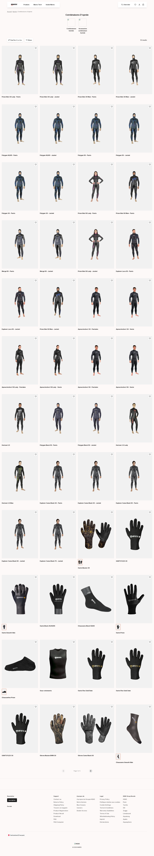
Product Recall (59, 813)
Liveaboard (127, 813)
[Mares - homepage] (14, 5)
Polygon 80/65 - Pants (9, 155)
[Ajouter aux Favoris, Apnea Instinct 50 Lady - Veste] (73, 338)
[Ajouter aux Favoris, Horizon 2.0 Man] (35, 454)
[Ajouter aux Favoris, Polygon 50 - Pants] (111, 106)
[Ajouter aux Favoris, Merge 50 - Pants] (35, 222)
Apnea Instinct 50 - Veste (125, 387)
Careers (79, 808)
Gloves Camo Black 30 (86, 755)
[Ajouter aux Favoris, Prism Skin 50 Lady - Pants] (111, 164)
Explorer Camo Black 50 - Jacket (13, 561)
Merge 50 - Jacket (46, 271)
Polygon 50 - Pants (84, 155)
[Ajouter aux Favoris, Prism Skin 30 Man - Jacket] (150, 48)
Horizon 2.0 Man (7, 503)
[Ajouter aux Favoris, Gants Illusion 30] (111, 512)
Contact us (57, 799)
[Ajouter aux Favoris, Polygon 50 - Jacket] (150, 106)
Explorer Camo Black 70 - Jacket (51, 561)
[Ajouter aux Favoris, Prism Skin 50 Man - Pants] (150, 164)
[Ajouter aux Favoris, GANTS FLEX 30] (35, 706)
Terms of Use (104, 813)
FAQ (55, 819)
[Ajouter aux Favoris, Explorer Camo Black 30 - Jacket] (111, 454)
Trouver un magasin (60, 808)
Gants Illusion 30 (84, 568)
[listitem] (80, 562)
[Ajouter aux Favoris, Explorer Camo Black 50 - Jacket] (35, 512)
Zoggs (125, 811)
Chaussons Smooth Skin (124, 762)
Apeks (125, 819)
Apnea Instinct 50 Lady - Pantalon (14, 387)
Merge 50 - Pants (8, 271)
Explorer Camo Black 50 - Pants (127, 503)
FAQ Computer (59, 822)
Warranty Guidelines (107, 811)
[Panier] (143, 5)
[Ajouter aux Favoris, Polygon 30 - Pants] (35, 164)
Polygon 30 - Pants (8, 213)
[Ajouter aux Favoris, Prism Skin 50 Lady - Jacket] (111, 222)
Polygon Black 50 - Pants (48, 445)
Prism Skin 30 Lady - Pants (11, 97)
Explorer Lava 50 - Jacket (11, 329)
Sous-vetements (46, 691)
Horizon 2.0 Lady (122, 445)
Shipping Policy (59, 805)
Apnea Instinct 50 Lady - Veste (51, 387)
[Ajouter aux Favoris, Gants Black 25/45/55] (73, 577)
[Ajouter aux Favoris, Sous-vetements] (73, 642)
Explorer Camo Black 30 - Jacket (89, 503)
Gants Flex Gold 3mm (123, 691)
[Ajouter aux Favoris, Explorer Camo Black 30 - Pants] (73, 454)
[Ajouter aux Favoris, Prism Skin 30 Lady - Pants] (35, 48)
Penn (124, 802)
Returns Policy (59, 802)
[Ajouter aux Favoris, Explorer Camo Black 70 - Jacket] (73, 512)
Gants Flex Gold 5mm (85, 691)
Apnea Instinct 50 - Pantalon (88, 387)
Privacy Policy (104, 799)
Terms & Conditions (106, 808)
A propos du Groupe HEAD (86, 799)
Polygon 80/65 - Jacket (48, 155)
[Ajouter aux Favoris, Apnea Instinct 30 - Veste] (150, 280)
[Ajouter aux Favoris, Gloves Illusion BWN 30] (73, 706)
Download (57, 816)
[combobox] (15, 40)
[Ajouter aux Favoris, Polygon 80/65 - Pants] (35, 106)
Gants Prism (120, 633)
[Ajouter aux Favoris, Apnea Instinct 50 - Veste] (150, 338)
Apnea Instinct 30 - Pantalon (88, 329)
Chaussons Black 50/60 (86, 626)
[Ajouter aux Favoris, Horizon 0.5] (35, 396)
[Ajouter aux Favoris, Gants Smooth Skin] (35, 577)
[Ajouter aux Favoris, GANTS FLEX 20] (150, 512)
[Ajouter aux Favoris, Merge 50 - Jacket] (73, 222)
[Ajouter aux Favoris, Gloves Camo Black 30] (111, 706)
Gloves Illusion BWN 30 (48, 755)
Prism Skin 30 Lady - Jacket (49, 97)
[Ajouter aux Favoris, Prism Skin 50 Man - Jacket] (73, 280)
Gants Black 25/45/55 (47, 626)
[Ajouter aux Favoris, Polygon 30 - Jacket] (73, 164)
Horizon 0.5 (6, 445)
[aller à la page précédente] (63, 771)
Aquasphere (127, 822)
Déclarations (104, 822)
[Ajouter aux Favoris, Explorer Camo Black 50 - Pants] (150, 454)
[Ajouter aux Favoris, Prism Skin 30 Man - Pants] (111, 48)
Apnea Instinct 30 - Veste (125, 329)
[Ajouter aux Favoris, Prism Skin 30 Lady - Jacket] (73, 48)
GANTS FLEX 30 (7, 755)
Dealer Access (82, 811)
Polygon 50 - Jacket (123, 155)
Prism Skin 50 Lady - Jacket (87, 271)
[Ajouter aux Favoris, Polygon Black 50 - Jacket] (111, 396)
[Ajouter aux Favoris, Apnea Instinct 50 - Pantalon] (111, 338)
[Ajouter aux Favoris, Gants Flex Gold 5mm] (111, 642)
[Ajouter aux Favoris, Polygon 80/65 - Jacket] (73, 106)
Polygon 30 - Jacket (47, 213)
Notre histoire (81, 802)
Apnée (15, 11)
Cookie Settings (105, 805)
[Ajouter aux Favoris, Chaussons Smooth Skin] (150, 706)
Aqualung (126, 816)
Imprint (102, 819)
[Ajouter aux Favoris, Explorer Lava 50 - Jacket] (35, 280)
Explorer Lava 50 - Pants (124, 271)
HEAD (125, 799)
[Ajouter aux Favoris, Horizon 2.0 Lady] (150, 396)
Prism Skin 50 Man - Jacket (49, 329)
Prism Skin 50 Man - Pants (125, 213)
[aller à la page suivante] (90, 771)
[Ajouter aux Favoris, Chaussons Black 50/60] (111, 577)
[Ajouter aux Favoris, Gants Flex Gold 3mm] (150, 642)
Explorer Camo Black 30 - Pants (51, 503)
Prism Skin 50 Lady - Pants (87, 213)
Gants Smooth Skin (8, 633)
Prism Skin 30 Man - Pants (87, 97)
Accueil (9, 11)
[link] (135, 5)
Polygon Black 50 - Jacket (87, 445)
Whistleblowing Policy (107, 816)
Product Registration (61, 811)
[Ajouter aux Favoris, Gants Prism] (150, 577)
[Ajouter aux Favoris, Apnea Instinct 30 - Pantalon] (111, 280)
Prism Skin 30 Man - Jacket (125, 97)
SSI (124, 808)
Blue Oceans (81, 805)
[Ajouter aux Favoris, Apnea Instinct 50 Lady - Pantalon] (35, 338)
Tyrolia (125, 805)
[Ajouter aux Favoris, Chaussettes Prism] (35, 642)
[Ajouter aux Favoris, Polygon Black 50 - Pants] (73, 396)
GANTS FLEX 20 (121, 561)
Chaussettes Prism (8, 697)
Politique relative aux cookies (110, 802)
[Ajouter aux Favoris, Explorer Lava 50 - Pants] (150, 222)
